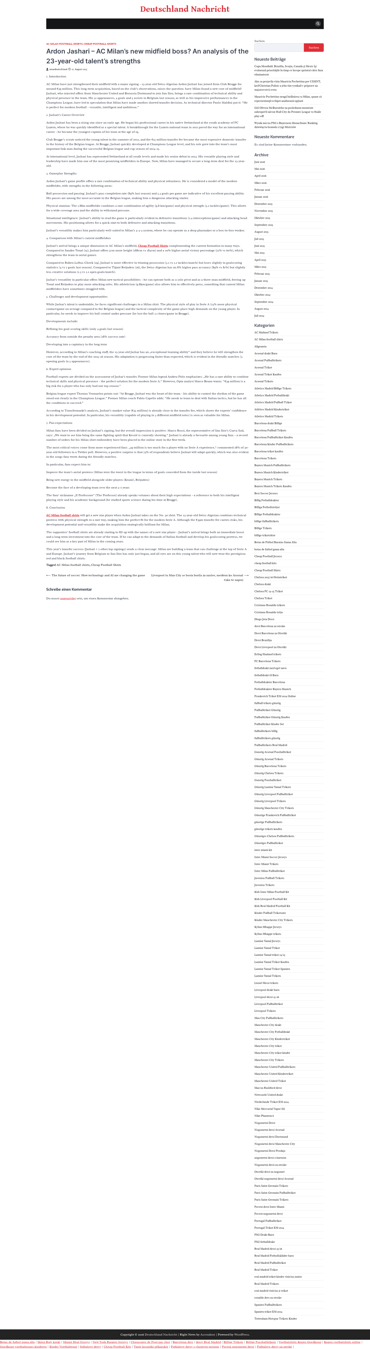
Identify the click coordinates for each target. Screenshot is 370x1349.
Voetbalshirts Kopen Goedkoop (300, 1342)
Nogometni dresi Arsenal (269, 1130)
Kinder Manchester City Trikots (273, 920)
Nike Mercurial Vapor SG (269, 1109)
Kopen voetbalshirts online (342, 1342)
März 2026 (260, 183)
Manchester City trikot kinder (272, 1053)
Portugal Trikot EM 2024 (269, 1227)
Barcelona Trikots (265, 458)
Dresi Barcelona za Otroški (270, 633)
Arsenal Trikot (263, 367)
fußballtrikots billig (266, 731)
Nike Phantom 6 (264, 1115)
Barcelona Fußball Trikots (270, 430)
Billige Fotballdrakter (267, 514)
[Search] (318, 24)
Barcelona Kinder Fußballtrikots (273, 444)
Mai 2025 (259, 252)
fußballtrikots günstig (267, 738)
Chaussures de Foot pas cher (150, 1342)
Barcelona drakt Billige (268, 423)
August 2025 (261, 231)
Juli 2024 (259, 315)
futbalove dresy (90, 1347)
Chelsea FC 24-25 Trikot (268, 591)
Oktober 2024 (262, 294)
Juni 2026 (259, 162)
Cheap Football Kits (117, 1347)
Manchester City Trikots (269, 1060)
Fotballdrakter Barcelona (269, 682)
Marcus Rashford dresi (268, 1088)
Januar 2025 (261, 281)
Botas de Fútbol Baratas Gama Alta (275, 542)
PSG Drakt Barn (264, 1234)
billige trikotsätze (264, 535)
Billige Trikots (263, 528)
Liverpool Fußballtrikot (268, 1004)
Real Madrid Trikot (266, 1269)
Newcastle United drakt (268, 1094)
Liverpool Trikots (265, 1011)
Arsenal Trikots (263, 381)
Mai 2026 (259, 169)
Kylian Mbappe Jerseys (268, 927)
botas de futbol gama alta (269, 549)
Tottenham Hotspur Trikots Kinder (275, 1318)
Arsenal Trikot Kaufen (267, 374)
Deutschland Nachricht (185, 9)
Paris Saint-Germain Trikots (271, 1199)
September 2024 (263, 302)
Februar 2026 (262, 190)
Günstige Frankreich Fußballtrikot (275, 815)
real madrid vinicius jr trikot (271, 1290)
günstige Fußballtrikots (268, 822)
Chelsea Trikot (263, 598)
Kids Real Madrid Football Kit (272, 906)
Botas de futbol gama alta (17, 1342)
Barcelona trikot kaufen (268, 451)
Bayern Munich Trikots (268, 479)
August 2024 (261, 308)
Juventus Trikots (264, 885)
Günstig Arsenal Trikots (268, 759)
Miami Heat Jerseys (76, 1342)
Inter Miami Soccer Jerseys (270, 857)
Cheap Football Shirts (100, 44)
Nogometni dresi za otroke (270, 1165)
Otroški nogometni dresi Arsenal (273, 1178)
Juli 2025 (259, 239)
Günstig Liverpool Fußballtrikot (273, 794)
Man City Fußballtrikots (268, 1018)
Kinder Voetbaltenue (63, 1347)
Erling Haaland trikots (267, 654)
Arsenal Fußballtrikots (268, 360)
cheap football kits (265, 563)
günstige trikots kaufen (268, 829)
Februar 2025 (262, 273)
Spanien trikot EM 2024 (268, 1311)
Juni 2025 (259, 246)
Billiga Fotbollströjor (267, 507)
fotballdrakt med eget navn (270, 668)
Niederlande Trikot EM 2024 (271, 1102)
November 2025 (263, 210)
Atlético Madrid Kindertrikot (271, 409)
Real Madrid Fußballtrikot (270, 1263)
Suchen (259, 41)
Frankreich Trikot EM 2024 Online (275, 696)
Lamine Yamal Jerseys (267, 941)
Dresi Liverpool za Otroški (270, 647)
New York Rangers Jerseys (110, 1342)
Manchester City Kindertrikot (272, 1039)
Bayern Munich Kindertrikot (271, 472)
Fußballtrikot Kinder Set (269, 724)
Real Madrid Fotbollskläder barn (274, 1255)
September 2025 (263, 225)
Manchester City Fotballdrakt (272, 1032)
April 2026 (260, 175)
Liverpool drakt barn (266, 990)
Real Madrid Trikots (266, 1283)
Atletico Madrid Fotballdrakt (271, 395)
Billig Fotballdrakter (266, 500)
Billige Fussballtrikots (261, 1342)
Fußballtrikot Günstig (267, 710)
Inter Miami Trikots (266, 864)
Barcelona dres (183, 1342)
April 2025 (260, 260)
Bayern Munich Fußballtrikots (272, 465)
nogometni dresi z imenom (270, 1157)
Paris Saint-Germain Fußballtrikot (275, 1192)
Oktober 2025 (262, 218)
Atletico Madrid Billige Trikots (272, 388)
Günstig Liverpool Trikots (270, 801)
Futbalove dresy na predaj (274, 1347)
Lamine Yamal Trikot (267, 948)
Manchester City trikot (268, 1046)
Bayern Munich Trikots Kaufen (273, 486)
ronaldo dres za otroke (268, 1297)
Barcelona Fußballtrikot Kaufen (273, 437)
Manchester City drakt (267, 1025)
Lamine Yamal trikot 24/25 (269, 955)
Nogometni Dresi (264, 1123)
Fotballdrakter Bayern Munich (272, 689)
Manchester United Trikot (270, 1081)
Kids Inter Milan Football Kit (271, 892)
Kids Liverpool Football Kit (270, 899)
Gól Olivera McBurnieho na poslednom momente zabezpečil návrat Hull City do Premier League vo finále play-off (287, 112)
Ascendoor (207, 1334)
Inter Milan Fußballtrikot (269, 871)
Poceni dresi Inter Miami (269, 1206)
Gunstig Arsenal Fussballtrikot (272, 752)
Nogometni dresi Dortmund (271, 1136)
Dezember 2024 (263, 287)
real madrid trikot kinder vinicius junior (278, 1276)
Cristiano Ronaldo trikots (269, 605)
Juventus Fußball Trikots (269, 878)
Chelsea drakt (262, 584)
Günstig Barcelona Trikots (270, 766)
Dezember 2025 (263, 204)
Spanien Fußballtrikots (268, 1304)
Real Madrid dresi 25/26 (268, 1248)
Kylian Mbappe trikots (267, 934)
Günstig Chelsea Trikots (268, 773)
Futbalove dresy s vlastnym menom (195, 1347)
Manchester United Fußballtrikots (274, 1067)
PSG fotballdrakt (264, 1242)
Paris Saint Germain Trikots (271, 1186)
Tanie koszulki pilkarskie (151, 1347)
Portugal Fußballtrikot (268, 1221)
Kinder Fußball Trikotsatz (270, 913)
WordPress (241, 1334)
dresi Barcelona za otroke (269, 626)
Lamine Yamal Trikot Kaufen (271, 962)
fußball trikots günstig (267, 703)
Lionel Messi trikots (266, 983)
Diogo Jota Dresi (264, 619)
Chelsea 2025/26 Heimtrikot (270, 577)
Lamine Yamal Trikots (267, 976)
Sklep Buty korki (48, 1342)
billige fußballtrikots (266, 521)
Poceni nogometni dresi (268, 1213)
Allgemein (260, 346)
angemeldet (68, 598)
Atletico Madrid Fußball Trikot (273, 402)
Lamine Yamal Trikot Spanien (272, 969)
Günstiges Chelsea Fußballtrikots (274, 836)
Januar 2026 (261, 196)
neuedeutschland (58, 69)
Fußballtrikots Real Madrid (270, 745)
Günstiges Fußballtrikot (268, 843)
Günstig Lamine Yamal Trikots (272, 787)
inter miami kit (263, 850)
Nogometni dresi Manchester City (274, 1144)
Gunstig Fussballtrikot (267, 780)
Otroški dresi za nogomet (269, 1171)
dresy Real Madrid (208, 1342)
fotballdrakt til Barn (266, 675)
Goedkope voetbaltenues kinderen (23, 1347)
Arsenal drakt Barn (265, 353)
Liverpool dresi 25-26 (266, 997)
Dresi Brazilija (263, 640)
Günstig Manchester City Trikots (274, 808)
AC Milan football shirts (64, 44)
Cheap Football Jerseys (268, 556)
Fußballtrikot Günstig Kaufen (272, 717)
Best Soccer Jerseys (266, 493)
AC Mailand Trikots (266, 332)
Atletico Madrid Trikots (268, 416)
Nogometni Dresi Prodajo (269, 1150)
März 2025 (260, 266)
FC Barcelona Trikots (267, 661)
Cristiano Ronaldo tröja (268, 612)
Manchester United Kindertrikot (273, 1074)
